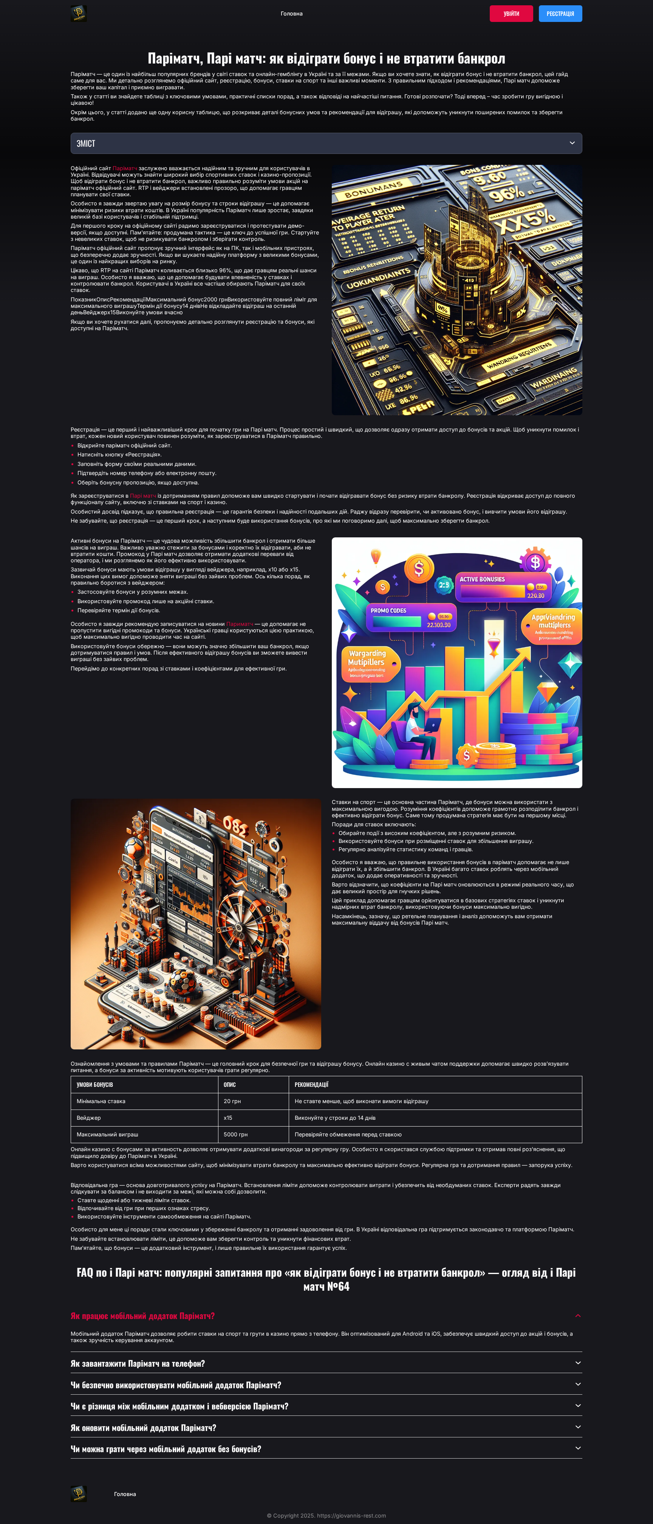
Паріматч (125, 168)
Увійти (511, 13)
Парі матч (143, 495)
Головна (292, 13)
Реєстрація (560, 13)
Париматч (239, 624)
